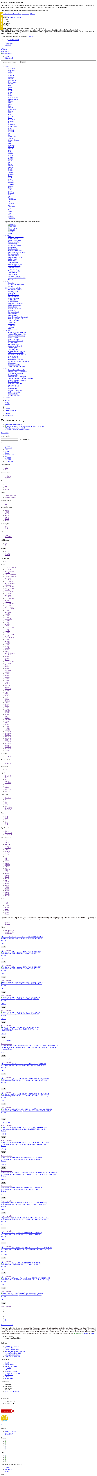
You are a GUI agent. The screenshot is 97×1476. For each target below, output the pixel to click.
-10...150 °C (8, 810)
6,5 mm (7, 907)
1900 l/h (7, 724)
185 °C (7, 788)
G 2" (6, 868)
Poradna (7, 402)
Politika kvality (9, 1378)
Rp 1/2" (7, 846)
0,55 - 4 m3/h (9, 607)
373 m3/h (7, 702)
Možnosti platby (9, 1348)
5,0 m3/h (7, 631)
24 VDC (7, 553)
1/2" (6, 841)
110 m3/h (7, 685)
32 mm (7, 912)
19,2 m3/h (8, 663)
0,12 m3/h (8, 569)
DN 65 (7, 885)
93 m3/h (7, 680)
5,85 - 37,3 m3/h (9, 661)
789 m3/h (7, 711)
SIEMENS (8, 460)
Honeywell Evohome (11, 1371)
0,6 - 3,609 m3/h (9, 603)
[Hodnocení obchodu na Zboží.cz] (8, 1412)
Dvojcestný (8, 476)
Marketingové (7, 23)
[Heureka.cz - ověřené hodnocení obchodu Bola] (4, 1422)
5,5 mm (7, 905)
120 (6, 803)
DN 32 (7, 517)
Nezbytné (6, 19)
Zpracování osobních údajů (13, 1356)
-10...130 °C (8, 808)
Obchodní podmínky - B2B (13, 1353)
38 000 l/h (8, 736)
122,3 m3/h (8, 689)
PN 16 (6, 527)
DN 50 (7, 520)
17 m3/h (7, 658)
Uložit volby (5, 25)
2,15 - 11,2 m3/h (9, 637)
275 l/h (7, 699)
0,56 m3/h (8, 585)
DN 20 (7, 514)
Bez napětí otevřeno (10, 496)
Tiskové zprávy (9, 1364)
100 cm (7, 489)
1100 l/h (7, 716)
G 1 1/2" (7, 865)
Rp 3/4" (7, 853)
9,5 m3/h (7, 648)
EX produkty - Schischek (12, 1373)
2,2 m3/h (7, 614)
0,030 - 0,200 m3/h (10, 568)
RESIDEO (8, 458)
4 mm (6, 902)
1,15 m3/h (8, 595)
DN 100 (7, 889)
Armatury (7, 235)
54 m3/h (7, 677)
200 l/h (7, 694)
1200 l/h (7, 718)
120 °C (7, 784)
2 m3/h (7, 610)
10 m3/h (7, 649)
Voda (6, 535)
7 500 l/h (7, 730)
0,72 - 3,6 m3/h (9, 608)
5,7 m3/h (7, 636)
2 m (6, 486)
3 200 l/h (7, 728)
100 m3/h (7, 684)
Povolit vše (20, 17)
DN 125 (7, 890)
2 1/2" (6, 872)
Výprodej (7, 397)
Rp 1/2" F (8, 848)
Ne (5, 545)
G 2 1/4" (7, 870)
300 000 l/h (8, 748)
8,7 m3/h (7, 644)
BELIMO (7, 446)
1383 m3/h (8, 719)
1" (5, 856)
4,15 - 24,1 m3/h (9, 653)
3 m (6, 487)
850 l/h (7, 713)
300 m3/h (7, 701)
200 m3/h (7, 695)
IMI (6, 456)
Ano (6, 504)
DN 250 (7, 895)
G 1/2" (7, 843)
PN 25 (6, 528)
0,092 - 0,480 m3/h (10, 574)
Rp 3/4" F (8, 854)
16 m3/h (7, 656)
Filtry (6, 281)
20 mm (7, 910)
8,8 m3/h (7, 646)
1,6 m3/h (7, 600)
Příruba (7, 831)
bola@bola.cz (9, 1433)
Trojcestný (8, 478)
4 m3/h (7, 626)
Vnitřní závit (8, 834)
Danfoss (86, 1333)
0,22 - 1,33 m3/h (9, 588)
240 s (6, 468)
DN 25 (7, 515)
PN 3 (6, 816)
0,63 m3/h (8, 756)
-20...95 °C (8, 776)
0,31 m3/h (8, 578)
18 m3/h (7, 660)
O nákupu (8, 400)
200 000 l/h (8, 745)
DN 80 (7, 887)
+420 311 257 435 (13, 40)
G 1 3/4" (7, 866)
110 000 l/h (8, 740)
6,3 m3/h (7, 641)
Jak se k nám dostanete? (12, 1391)
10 (5, 1320)
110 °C (7, 781)
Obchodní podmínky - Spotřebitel (15, 1351)
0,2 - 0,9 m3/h (9, 581)
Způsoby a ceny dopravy (12, 1346)
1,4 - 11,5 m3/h (9, 634)
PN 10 (6, 819)
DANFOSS (8, 448)
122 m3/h (7, 687)
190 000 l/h (8, 743)
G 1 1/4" (7, 863)
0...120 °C (8, 783)
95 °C (6, 801)
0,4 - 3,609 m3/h (9, 598)
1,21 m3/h (8, 597)
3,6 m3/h (7, 622)
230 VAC (7, 555)
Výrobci (7, 66)
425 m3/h (7, 704)
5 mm (6, 904)
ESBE (6, 449)
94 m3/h (7, 682)
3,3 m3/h (7, 620)
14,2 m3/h (8, 655)
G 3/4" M (7, 851)
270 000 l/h (8, 747)
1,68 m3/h (8, 602)
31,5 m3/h (8, 670)
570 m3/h (7, 707)
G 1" (6, 858)
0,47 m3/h (8, 579)
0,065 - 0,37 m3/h (10, 571)
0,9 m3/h (7, 590)
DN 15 (7, 512)
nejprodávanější (9, 930)
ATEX (7, 368)
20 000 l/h (8, 733)
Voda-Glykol (8, 537)
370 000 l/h (8, 750)
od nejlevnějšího (9, 932)
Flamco (7, 453)
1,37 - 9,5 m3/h (9, 627)
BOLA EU (8, 1368)
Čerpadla (7, 330)
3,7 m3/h (7, 624)
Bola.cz (9, 53)
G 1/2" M (7, 844)
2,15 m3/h (8, 612)
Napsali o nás (9, 1375)
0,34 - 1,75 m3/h (9, 591)
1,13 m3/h (8, 593)
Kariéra (7, 1376)
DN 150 (7, 892)
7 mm (6, 909)
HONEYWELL (9, 454)
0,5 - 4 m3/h (8, 605)
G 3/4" (7, 849)
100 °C (7, 779)
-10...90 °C (8, 763)
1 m (6, 484)
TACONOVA (9, 461)
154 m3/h (7, 692)
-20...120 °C (8, 791)
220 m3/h (7, 697)
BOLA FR (8, 1370)
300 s (6, 469)
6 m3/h (7, 639)
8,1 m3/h (7, 643)
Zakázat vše (11, 17)
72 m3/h (7, 678)
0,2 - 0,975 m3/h (9, 583)
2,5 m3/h (7, 615)
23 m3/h (7, 665)
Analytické (6, 21)
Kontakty (7, 404)
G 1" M (7, 860)
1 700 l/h (7, 721)
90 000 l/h (8, 738)
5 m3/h (7, 629)
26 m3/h (7, 666)
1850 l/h (7, 723)
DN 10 (7, 510)
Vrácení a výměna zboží (12, 1349)
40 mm (7, 914)
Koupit (3, 947)
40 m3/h (7, 675)
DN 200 (7, 894)
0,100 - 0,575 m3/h (10, 576)
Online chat (8, 1435)
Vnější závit (8, 833)
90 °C (6, 778)
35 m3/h (7, 673)
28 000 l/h (8, 735)
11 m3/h (7, 651)
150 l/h (7, 690)
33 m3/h (7, 672)
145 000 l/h (8, 742)
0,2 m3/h (7, 573)
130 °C (7, 786)
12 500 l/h (8, 731)
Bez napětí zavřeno (10, 497)
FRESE (7, 451)
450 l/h (7, 706)
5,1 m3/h (7, 632)
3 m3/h (7, 617)
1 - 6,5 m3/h (8, 619)
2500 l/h (7, 726)
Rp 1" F (7, 861)
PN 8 (6, 818)
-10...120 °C (8, 789)
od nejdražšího (9, 933)
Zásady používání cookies (12, 1355)
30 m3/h (7, 668)
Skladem (7, 922)
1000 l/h (7, 714)
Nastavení (4, 17)
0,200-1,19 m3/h (9, 586)
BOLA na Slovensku (11, 1366)
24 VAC (7, 551)
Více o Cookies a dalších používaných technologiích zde (18, 14)
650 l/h (7, 709)
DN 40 (7, 519)
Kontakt (30, 36)
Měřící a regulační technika (13, 288)
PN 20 (6, 823)
